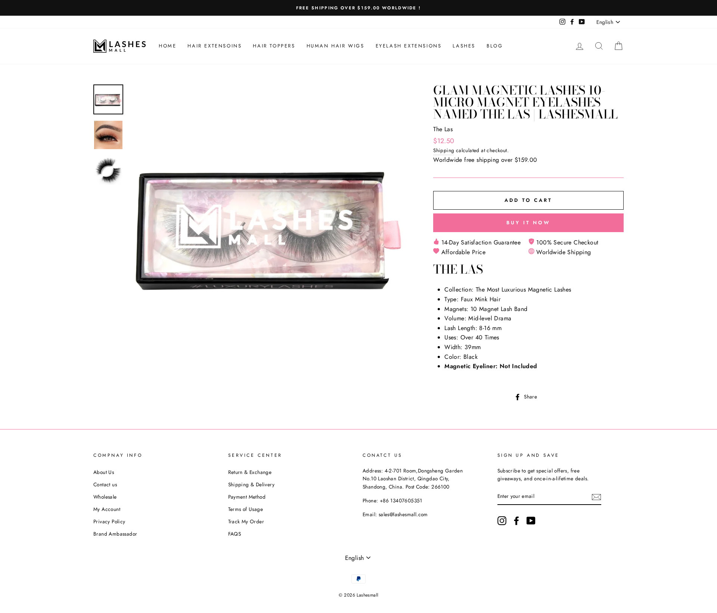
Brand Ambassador (115, 533)
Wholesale (105, 496)
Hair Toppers (274, 45)
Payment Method (247, 496)
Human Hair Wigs (335, 45)
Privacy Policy (109, 521)
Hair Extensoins (214, 45)
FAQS (234, 533)
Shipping (443, 150)
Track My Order (246, 521)
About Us (103, 472)
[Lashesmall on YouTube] (531, 520)
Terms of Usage (245, 509)
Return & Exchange (250, 472)
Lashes (464, 45)
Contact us (105, 484)
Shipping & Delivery (251, 484)
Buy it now (528, 222)
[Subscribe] (596, 497)
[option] (358, 8)
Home (167, 45)
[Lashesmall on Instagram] (501, 520)
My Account (106, 509)
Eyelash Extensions (409, 45)
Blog (495, 45)
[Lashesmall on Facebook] (516, 520)
